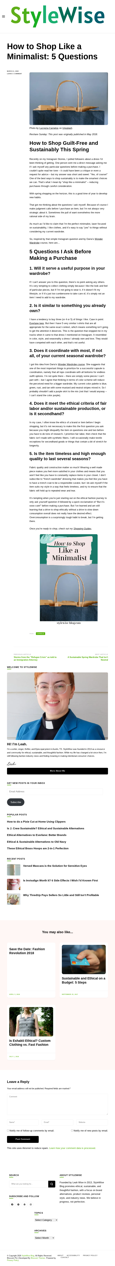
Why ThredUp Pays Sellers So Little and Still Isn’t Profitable (61, 895)
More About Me (57, 771)
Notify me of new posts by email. (91, 1130)
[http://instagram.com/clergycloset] (31, 1204)
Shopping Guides (82, 528)
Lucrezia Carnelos (48, 128)
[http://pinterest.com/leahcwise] (18, 1204)
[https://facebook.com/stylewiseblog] (12, 1204)
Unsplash (67, 128)
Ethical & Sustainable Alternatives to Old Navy (36, 841)
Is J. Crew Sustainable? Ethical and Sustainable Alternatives (45, 828)
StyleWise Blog (28, 1256)
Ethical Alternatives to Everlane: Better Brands (36, 835)
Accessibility (73, 1255)
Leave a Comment (16, 74)
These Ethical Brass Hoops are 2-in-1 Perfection (38, 848)
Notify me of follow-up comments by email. (32, 1130)
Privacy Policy (13, 1260)
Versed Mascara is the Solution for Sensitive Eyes (55, 865)
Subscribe (16, 802)
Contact (65, 1257)
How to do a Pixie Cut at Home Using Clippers (36, 821)
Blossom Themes (38, 1258)
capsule (40, 633)
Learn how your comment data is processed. (72, 1148)
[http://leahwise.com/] (24, 1204)
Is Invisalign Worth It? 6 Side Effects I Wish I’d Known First (60, 880)
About (61, 1255)
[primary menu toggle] (3, 16)
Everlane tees (36, 323)
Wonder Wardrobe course (71, 364)
